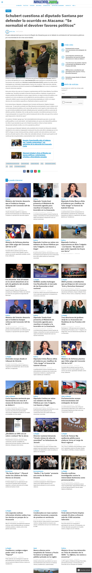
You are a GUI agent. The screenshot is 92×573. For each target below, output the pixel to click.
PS (7, 166)
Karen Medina (35, 163)
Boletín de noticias (70, 84)
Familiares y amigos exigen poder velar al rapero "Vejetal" (17, 552)
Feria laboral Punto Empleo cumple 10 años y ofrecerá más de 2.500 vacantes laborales (72, 516)
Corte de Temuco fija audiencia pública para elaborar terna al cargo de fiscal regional (72, 439)
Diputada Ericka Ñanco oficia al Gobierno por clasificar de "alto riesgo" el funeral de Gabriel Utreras (73, 204)
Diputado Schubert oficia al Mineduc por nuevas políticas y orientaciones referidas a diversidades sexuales (37, 155)
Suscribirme (74, 97)
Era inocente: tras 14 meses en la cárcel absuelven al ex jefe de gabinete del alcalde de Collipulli (17, 282)
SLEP (11, 166)
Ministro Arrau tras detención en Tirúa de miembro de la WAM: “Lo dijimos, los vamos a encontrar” (73, 553)
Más (74, 5)
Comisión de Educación (12, 163)
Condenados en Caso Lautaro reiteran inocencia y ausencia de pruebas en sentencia (45, 515)
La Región (19, 5)
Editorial (39, 5)
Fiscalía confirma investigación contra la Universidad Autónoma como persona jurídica (73, 476)
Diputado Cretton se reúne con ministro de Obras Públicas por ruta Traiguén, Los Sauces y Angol (46, 245)
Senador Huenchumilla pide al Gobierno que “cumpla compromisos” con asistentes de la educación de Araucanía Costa (37, 143)
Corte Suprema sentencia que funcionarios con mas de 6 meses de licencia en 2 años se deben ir (18, 401)
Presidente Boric (50, 163)
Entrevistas (46, 5)
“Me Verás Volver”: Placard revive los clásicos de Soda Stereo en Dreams (17, 475)
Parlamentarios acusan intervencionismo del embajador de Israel (70, 400)
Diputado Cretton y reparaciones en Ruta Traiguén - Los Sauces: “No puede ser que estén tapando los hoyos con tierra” (73, 246)
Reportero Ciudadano (58, 5)
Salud (35, 548)
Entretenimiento (38, 471)
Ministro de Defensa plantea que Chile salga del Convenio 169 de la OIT (17, 244)
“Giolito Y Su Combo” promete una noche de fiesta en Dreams (45, 475)
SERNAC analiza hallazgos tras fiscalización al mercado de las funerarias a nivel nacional (45, 285)
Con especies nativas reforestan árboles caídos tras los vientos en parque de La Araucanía (18, 516)
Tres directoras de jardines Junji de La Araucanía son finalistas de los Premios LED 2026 (73, 320)
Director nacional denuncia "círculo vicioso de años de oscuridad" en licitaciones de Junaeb (45, 439)
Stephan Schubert (20, 166)
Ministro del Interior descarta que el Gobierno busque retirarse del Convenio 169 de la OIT (18, 204)
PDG (42, 163)
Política (25, 5)
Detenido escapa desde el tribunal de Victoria (16, 360)
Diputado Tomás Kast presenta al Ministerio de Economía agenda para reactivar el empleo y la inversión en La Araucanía (44, 205)
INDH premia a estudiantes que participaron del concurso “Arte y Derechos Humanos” (73, 284)
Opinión (32, 5)
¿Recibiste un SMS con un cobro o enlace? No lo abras (17, 435)
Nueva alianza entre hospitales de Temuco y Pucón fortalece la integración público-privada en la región (45, 553)
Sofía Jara (12, 31)
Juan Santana (25, 163)
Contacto (68, 5)
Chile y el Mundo (10, 396)
